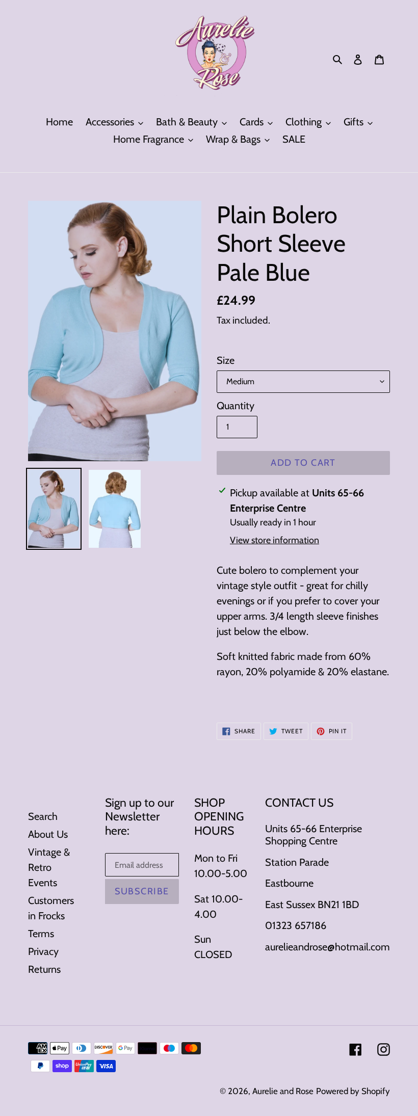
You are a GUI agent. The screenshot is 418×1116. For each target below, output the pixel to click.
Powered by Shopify (353, 1091)
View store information (274, 540)
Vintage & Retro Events (49, 867)
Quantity (235, 406)
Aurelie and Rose (283, 1091)
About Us (48, 834)
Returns (44, 969)
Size (225, 360)
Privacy (43, 951)
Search (43, 816)
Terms (41, 933)
